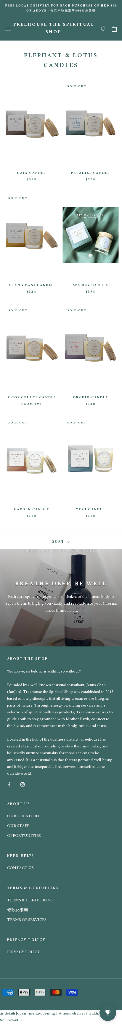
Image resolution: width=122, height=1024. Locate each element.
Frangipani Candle (31, 285)
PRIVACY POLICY (23, 952)
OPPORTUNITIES (24, 836)
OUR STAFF (18, 826)
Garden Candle (31, 509)
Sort (59, 542)
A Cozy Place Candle (31, 397)
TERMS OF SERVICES (26, 920)
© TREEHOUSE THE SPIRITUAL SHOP (45, 959)
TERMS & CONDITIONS (30, 900)
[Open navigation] (8, 28)
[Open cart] (114, 29)
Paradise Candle (90, 173)
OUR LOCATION (23, 816)
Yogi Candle (90, 509)
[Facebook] (9, 784)
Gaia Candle (31, 173)
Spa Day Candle (90, 285)
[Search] (103, 28)
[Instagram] (22, 784)
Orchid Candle (90, 397)
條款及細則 (17, 910)
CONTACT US (20, 868)
